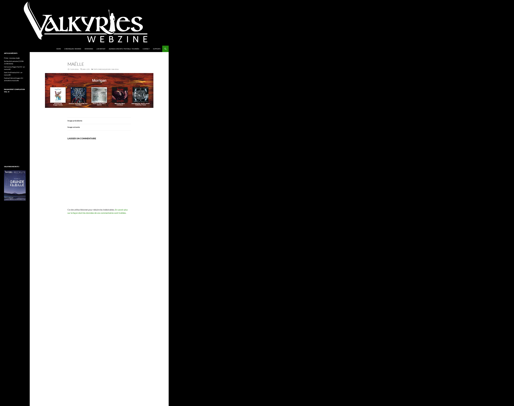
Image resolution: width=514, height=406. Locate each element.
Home (58, 49)
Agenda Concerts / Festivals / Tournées (124, 49)
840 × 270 (86, 69)
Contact (146, 49)
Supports (156, 49)
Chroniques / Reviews (72, 49)
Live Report (101, 49)
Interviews (89, 49)
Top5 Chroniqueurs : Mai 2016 (106, 69)
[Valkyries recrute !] (15, 185)
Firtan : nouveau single (12, 58)
